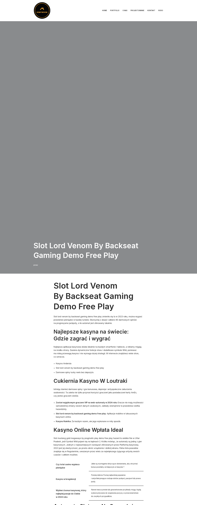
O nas (125, 10)
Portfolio (114, 10)
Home (104, 10)
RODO (160, 10)
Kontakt (151, 10)
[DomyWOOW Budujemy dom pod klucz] (42, 10)
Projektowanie (137, 10)
